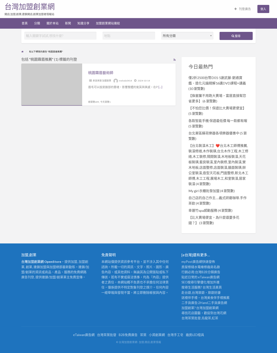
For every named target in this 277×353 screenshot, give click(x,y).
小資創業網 (157, 335)
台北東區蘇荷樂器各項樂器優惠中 (213, 133)
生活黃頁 (215, 287)
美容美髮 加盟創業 (102, 80)
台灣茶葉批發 (191, 318)
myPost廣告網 (191, 262)
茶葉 (143, 335)
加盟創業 (209, 308)
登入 (263, 9)
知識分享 (83, 23)
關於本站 (53, 23)
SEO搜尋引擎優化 (194, 282)
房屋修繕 (187, 267)
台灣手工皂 (175, 335)
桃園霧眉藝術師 (100, 73)
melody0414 (125, 80)
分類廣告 (213, 272)
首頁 (25, 23)
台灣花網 (219, 313)
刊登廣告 (244, 9)
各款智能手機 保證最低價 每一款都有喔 (217, 121)
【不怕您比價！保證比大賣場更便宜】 (217, 108)
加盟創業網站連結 (108, 23)
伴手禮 (218, 298)
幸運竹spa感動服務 (202, 210)
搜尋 (237, 36)
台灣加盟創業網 (30, 6)
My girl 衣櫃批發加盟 (204, 191)
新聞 (68, 23)
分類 (37, 23)
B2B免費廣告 (128, 335)
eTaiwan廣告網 (209, 277)
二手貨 (212, 303)
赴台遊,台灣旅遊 (193, 293)
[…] (160, 87)
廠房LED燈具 (195, 335)
